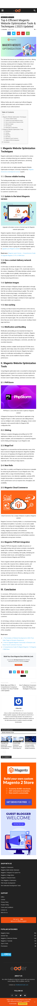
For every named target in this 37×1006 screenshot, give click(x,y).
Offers (2, 897)
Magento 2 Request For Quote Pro (10, 872)
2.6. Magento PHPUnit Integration (11, 140)
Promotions (4, 946)
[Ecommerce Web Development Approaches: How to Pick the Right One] (18, 739)
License (3, 899)
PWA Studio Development (8, 883)
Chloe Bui (4, 29)
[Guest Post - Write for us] (18, 854)
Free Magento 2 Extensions (8, 880)
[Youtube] (25, 995)
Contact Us (4, 910)
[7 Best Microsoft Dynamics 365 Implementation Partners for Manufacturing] (6, 739)
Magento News (4, 17)
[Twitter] (20, 995)
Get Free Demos (23, 1003)
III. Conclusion (6, 142)
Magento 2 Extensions (7, 867)
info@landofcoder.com (21, 985)
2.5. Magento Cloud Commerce (11, 138)
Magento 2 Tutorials (6, 941)
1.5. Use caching (7, 125)
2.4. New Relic (7, 136)
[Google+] (16, 995)
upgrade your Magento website (11, 248)
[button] (34, 10)
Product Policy (5, 905)
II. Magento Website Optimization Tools (12, 129)
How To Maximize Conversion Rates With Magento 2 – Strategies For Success (27, 687)
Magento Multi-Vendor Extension (10, 870)
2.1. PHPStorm (7, 131)
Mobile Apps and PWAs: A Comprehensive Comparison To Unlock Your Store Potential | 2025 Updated (9, 687)
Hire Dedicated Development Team (11, 885)
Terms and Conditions (7, 907)
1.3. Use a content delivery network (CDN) (13, 122)
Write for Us (4, 912)
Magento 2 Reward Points (8, 878)
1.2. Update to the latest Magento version (13, 120)
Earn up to (19, 920)
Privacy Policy (4, 902)
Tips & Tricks (11, 17)
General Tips (4, 935)
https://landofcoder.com (18, 710)
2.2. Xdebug (6, 133)
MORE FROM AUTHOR (8, 732)
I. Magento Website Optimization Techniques (14, 117)
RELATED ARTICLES (7, 730)
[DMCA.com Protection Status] (6, 956)
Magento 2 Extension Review (9, 938)
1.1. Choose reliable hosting (10, 118)
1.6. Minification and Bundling (10, 127)
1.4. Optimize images (8, 124)
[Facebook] (12, 995)
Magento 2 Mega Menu (7, 875)
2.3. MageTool (7, 134)
